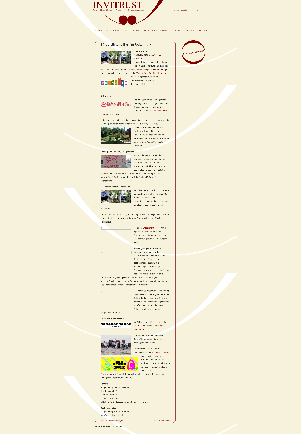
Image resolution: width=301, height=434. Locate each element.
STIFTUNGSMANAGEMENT (151, 30)
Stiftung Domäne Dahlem (162, 421)
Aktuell (164, 10)
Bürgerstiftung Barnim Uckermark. (151, 73)
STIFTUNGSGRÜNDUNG (111, 30)
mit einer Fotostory (160, 352)
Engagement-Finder (151, 227)
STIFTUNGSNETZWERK (191, 30)
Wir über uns (201, 10)
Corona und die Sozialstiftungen (110, 421)
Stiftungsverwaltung (181, 10)
